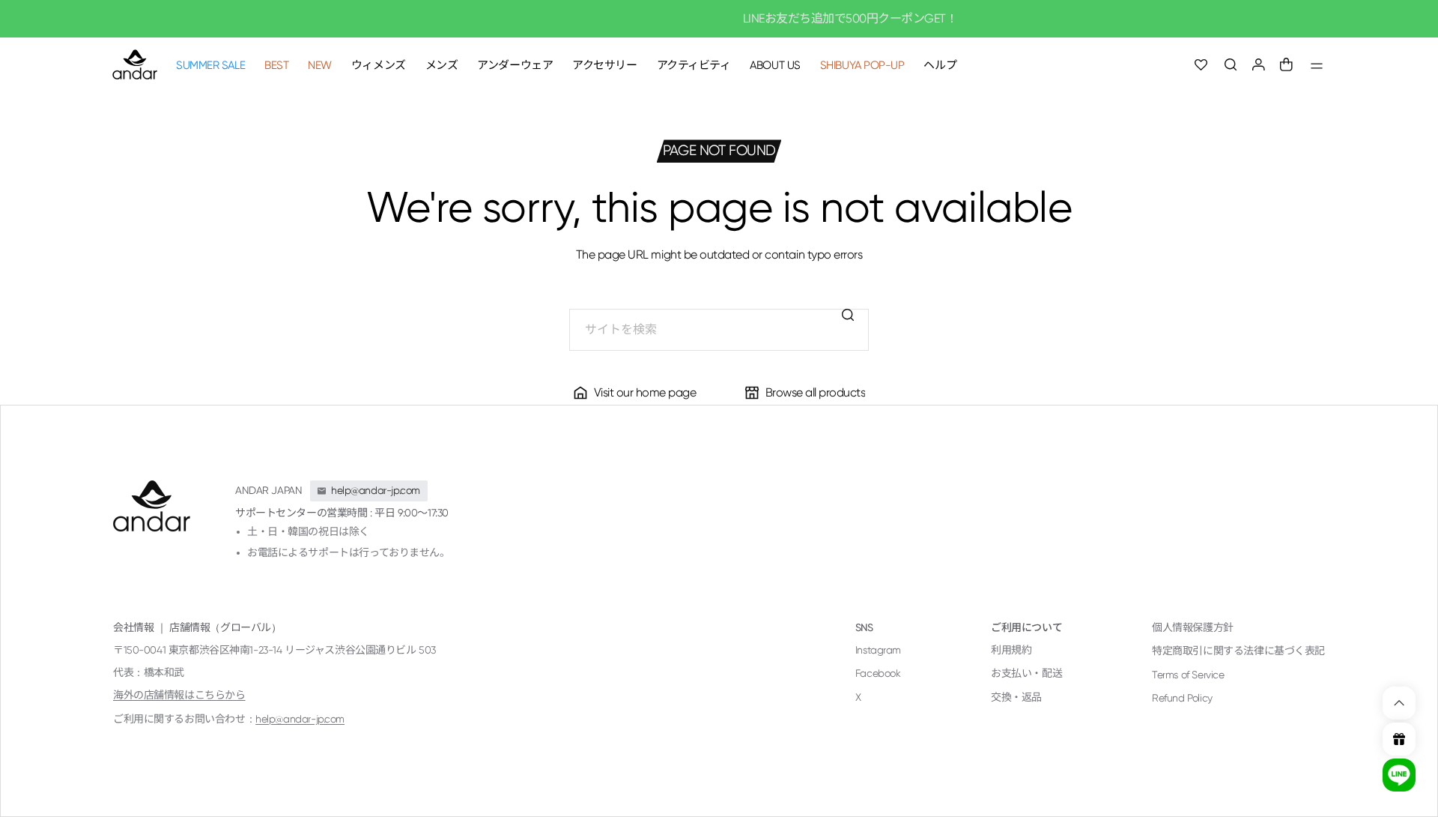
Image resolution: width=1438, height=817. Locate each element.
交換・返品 (1016, 697)
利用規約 (1011, 650)
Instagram (878, 650)
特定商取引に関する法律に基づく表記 (1238, 651)
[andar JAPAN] (134, 64)
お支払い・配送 (1026, 673)
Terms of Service (1188, 675)
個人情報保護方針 (1193, 627)
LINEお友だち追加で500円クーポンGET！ (719, 18)
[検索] (848, 315)
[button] (1231, 64)
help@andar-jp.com (300, 719)
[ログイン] (1258, 64)
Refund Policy (1182, 698)
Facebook (878, 673)
